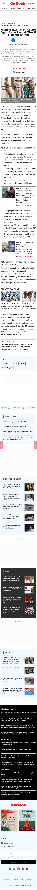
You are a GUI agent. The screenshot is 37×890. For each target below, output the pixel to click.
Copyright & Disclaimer (26, 879)
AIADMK (15, 363)
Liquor (23, 363)
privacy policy (20, 857)
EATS (28, 9)
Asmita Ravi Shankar (25, 205)
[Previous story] (1, 445)
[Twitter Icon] (14, 868)
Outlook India (7, 344)
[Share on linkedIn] (20, 68)
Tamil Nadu (6, 363)
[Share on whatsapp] (24, 68)
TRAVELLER (20, 9)
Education (6, 349)
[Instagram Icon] (18, 868)
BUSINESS (5, 9)
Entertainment (24, 347)
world (25, 349)
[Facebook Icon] (9, 868)
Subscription (8, 843)
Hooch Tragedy (7, 368)
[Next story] (35, 445)
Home (3, 24)
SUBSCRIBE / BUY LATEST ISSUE (18, 862)
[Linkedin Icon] (22, 868)
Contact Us (14, 879)
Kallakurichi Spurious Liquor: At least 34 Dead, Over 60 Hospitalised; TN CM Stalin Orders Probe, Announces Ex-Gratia (24, 248)
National (10, 24)
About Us (6, 879)
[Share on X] (16, 68)
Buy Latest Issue (9, 847)
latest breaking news (20, 342)
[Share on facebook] (13, 68)
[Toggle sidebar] (4, 3)
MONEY (13, 9)
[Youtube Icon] (27, 868)
